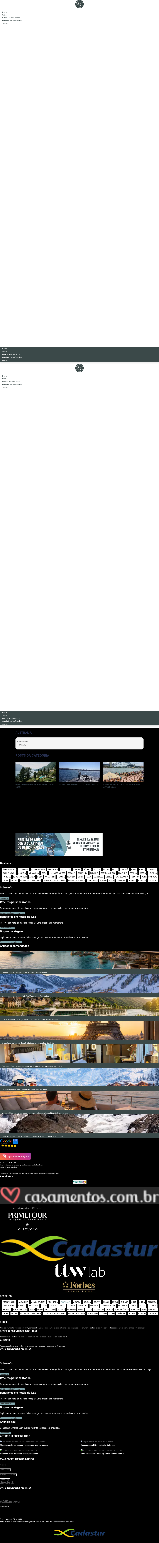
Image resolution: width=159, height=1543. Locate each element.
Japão (32, 877)
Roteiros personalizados (11, 354)
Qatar (5, 881)
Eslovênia (82, 873)
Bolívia (97, 869)
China (142, 869)
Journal (5, 23)
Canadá (124, 869)
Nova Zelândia (121, 877)
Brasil (106, 869)
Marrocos (98, 877)
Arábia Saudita (38, 869)
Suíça (111, 881)
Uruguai (142, 881)
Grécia (143, 873)
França (133, 873)
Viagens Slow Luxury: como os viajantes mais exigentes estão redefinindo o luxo (35, 1113)
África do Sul (9, 869)
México (109, 877)
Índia (39, 877)
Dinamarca (34, 873)
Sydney (22, 745)
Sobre (4, 351)
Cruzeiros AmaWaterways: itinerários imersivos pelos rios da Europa (30, 1019)
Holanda (153, 873)
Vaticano (153, 881)
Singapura (92, 881)
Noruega (135, 877)
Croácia (22, 873)
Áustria (76, 869)
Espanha (94, 873)
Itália (88, 877)
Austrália (65, 869)
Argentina (53, 869)
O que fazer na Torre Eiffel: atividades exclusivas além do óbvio (28, 1043)
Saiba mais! (140, 1328)
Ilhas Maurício (20, 877)
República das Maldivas (54, 881)
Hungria (7, 877)
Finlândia (122, 873)
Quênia (14, 881)
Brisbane (23, 742)
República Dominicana (30, 881)
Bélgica (87, 869)
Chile (133, 869)
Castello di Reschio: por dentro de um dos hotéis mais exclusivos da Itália (32, 1066)
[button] (79, 187)
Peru (144, 877)
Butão (115, 869)
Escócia (71, 873)
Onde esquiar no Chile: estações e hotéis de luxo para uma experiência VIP (32, 1136)
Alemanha (23, 869)
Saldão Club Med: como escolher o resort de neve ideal (24, 1090)
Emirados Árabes (57, 873)
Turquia (131, 881)
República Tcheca (76, 881)
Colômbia (152, 869)
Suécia (103, 881)
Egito (44, 873)
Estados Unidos (108, 873)
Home (4, 349)
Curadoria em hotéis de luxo (12, 21)
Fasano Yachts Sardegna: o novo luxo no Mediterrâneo (24, 973)
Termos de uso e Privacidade (8, 1167)
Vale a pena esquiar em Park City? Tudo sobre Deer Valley (25, 996)
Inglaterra (50, 877)
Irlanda (61, 877)
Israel (80, 877)
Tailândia (121, 881)
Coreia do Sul (9, 873)
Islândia (71, 877)
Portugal (152, 877)
